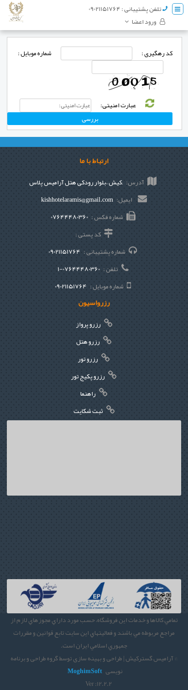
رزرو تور (88, 358)
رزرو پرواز (89, 324)
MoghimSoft (85, 670)
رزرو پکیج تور (88, 376)
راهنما (88, 393)
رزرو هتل (88, 341)
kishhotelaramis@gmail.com (77, 199)
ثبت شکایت (88, 410)
